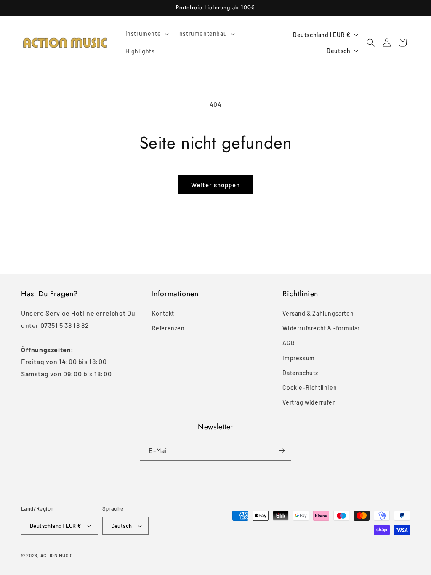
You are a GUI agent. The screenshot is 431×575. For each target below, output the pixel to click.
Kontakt (163, 313)
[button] (146, 34)
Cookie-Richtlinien (309, 387)
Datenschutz (300, 372)
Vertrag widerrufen (309, 402)
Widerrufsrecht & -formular (321, 328)
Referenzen (168, 328)
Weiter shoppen (215, 185)
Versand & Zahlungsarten (318, 313)
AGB (288, 342)
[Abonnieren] (281, 451)
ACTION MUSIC (56, 555)
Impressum (298, 358)
